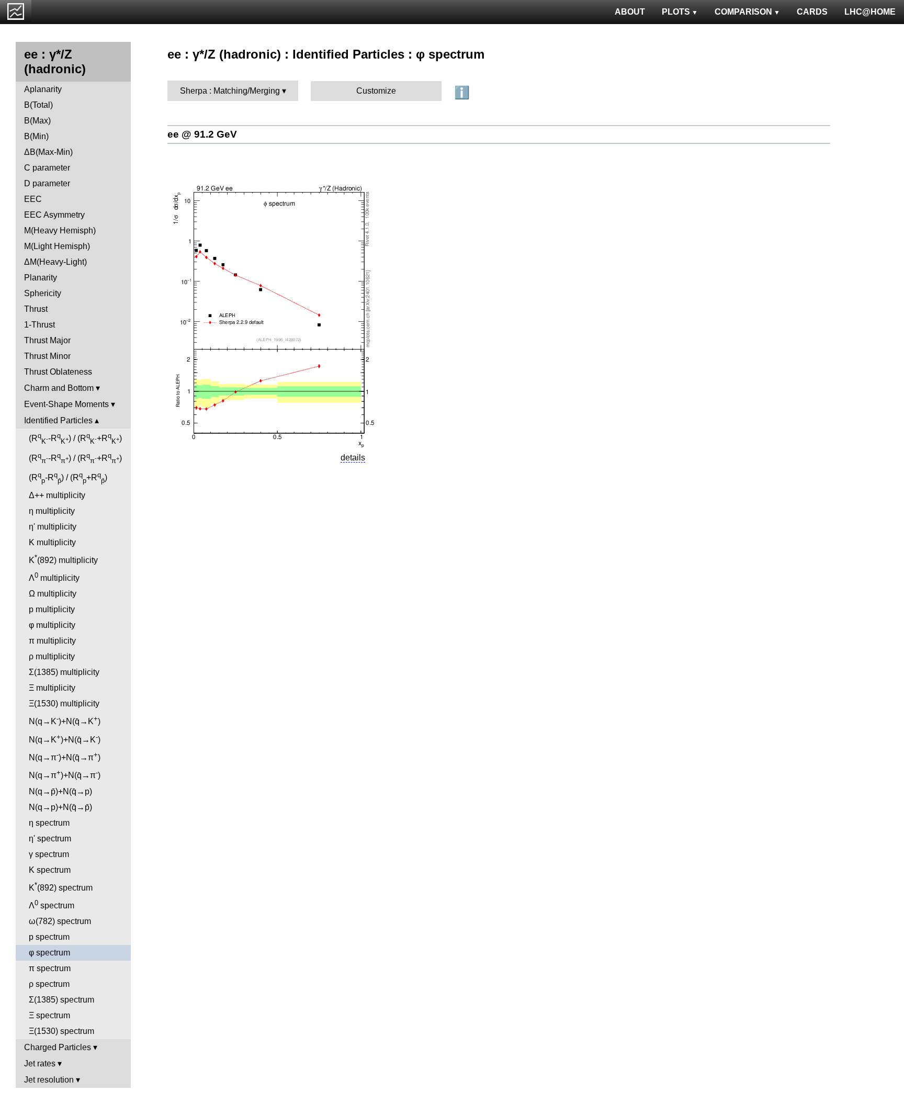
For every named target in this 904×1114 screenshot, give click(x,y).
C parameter (47, 167)
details (353, 457)
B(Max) (37, 120)
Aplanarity (43, 89)
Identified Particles (58, 420)
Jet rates (39, 1063)
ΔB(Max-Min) (48, 152)
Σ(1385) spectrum (61, 999)
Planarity (40, 277)
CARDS (812, 11)
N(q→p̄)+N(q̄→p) (60, 791)
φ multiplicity (52, 625)
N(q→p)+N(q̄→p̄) (60, 807)
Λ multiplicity (54, 576)
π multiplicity (52, 640)
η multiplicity (52, 511)
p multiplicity (52, 609)
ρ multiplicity (52, 656)
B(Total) (38, 104)
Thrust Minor (47, 356)
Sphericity (42, 293)
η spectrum (49, 822)
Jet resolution (49, 1079)
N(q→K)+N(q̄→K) (64, 720)
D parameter (47, 183)
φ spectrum (49, 952)
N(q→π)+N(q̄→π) (64, 756)
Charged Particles (57, 1047)
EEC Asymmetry (54, 214)
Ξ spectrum (49, 1015)
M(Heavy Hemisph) (60, 230)
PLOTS (676, 11)
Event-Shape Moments (66, 404)
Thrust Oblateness (58, 371)
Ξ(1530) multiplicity (64, 703)
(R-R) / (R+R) (75, 438)
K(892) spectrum (61, 886)
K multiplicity (52, 542)
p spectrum (49, 936)
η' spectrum (50, 838)
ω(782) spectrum (60, 921)
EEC (33, 199)
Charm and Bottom (59, 388)
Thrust (36, 309)
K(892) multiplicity (63, 559)
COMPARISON (743, 11)
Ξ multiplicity (52, 687)
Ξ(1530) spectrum (61, 1031)
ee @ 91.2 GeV (202, 134)
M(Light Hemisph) (57, 246)
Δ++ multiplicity (57, 495)
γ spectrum (49, 854)
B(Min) (36, 136)
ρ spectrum (49, 984)
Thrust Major (47, 340)
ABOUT (630, 11)
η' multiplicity (52, 526)
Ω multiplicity (52, 593)
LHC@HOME (870, 11)
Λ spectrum (51, 904)
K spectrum (50, 869)
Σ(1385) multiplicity (64, 672)
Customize (376, 90)
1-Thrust (39, 324)
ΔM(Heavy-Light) (55, 261)
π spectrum (50, 968)
